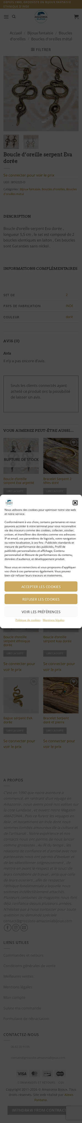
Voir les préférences (41, 611)
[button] (75, 502)
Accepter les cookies (41, 586)
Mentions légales (53, 620)
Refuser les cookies (41, 599)
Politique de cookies (28, 620)
